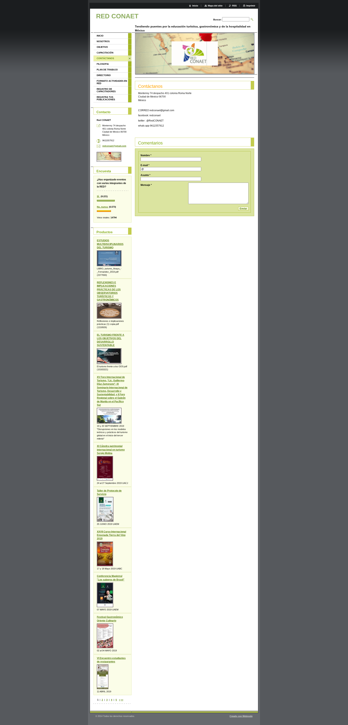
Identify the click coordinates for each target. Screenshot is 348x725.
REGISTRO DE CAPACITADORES (106, 90)
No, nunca (102, 207)
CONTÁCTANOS (105, 58)
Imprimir (250, 5)
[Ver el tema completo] (109, 258)
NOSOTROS (103, 41)
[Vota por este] (112, 200)
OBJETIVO (102, 47)
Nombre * (146, 155)
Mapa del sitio (215, 5)
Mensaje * (146, 185)
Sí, (98, 196)
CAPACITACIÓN (105, 52)
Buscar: (217, 19)
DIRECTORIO (104, 75)
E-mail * (145, 165)
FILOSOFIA (103, 64)
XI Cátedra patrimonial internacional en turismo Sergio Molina (111, 449)
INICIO (100, 36)
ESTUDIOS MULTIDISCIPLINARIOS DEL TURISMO (110, 244)
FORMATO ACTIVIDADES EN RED (112, 82)
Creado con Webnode (241, 716)
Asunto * (145, 175)
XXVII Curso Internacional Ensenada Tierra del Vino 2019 (111, 535)
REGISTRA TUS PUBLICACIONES (106, 98)
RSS (234, 5)
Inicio (195, 5)
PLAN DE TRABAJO (107, 69)
